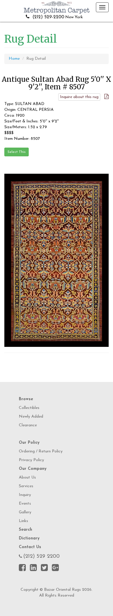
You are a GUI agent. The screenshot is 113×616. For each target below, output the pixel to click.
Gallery (25, 512)
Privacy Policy (31, 460)
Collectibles (29, 408)
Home (14, 59)
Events (25, 503)
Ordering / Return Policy (41, 451)
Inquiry (25, 495)
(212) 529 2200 (41, 556)
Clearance (28, 425)
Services (26, 486)
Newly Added (31, 416)
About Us (27, 477)
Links (23, 521)
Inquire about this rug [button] (79, 97)
